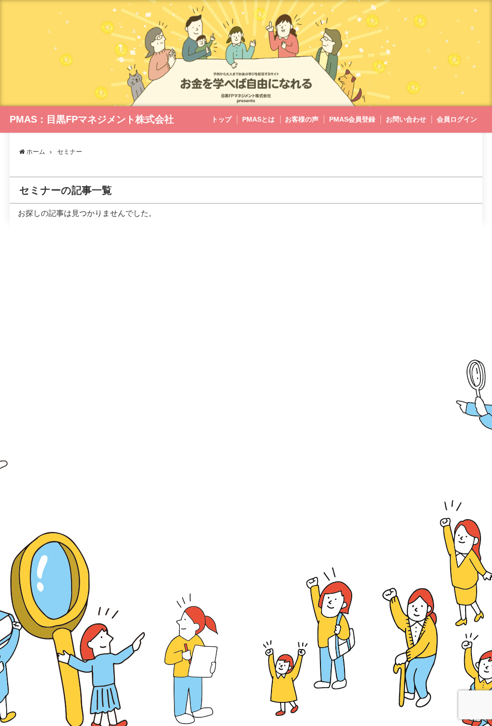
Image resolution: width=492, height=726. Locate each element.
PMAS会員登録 (352, 119)
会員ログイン (457, 119)
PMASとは (258, 119)
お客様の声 (302, 119)
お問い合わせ (406, 119)
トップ (221, 119)
